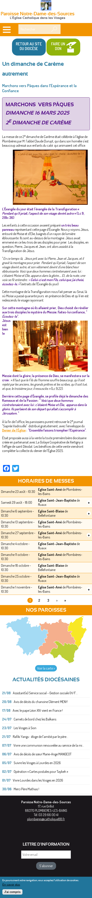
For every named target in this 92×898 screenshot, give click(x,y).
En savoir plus (11, 884)
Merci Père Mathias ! (26, 789)
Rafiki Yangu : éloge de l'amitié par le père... (40, 736)
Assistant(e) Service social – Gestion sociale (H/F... (45, 693)
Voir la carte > (46, 668)
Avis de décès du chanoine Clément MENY (41, 702)
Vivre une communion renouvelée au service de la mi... (48, 745)
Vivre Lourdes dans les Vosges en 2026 (38, 780)
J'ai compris (12, 892)
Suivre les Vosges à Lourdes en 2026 (37, 763)
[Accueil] (46, 5)
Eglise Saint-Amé (50, 489)
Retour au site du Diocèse (29, 46)
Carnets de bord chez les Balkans (35, 719)
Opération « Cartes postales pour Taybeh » (41, 771)
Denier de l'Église (14, 430)
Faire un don (58, 46)
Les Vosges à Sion (25, 728)
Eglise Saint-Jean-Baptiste (57, 500)
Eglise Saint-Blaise (51, 511)
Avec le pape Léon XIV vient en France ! (38, 710)
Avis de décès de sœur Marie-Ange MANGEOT (42, 754)
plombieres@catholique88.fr (46, 819)
